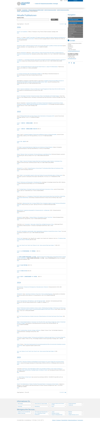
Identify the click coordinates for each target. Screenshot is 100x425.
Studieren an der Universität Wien (24, 411)
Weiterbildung (37, 406)
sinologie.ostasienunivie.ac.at (74, 51)
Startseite (70, 17)
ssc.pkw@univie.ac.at (72, 58)
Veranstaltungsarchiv (72, 31)
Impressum (58, 420)
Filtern (53, 19)
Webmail (70, 413)
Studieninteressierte (72, 403)
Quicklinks (75, 0)
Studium (70, 35)
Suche (65, 0)
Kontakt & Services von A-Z (73, 414)
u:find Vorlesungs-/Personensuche (41, 411)
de (62, 0)
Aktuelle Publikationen (73, 23)
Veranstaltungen (71, 29)
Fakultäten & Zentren (55, 413)
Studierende (70, 405)
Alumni (52, 406)
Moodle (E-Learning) (21, 413)
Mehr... (18, 33)
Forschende (20, 406)
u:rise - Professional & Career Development (40, 414)
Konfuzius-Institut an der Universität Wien (57, 404)
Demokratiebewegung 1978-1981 (75, 26)
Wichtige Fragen (71, 36)
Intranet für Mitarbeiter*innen (56, 414)
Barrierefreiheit (64, 420)
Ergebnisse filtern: (20, 17)
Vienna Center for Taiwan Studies (41, 403)
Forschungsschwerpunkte (25, 11)
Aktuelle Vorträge (72, 24)
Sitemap (54, 420)
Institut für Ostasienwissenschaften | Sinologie (46, 3)
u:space (52, 411)
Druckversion (80, 420)
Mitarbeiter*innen (71, 28)
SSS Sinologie (20, 403)
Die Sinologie (70, 33)
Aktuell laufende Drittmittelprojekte (75, 21)
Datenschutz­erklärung (72, 420)
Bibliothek (70, 411)
